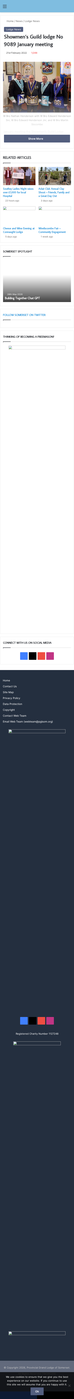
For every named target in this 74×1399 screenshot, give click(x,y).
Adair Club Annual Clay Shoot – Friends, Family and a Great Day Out (54, 192)
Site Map (8, 692)
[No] (69, 1385)
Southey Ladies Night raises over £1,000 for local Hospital (18, 192)
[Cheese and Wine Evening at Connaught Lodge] (19, 215)
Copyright (9, 709)
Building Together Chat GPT (22, 298)
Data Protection (12, 703)
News (19, 21)
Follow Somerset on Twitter (24, 315)
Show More (36, 138)
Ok (37, 1391)
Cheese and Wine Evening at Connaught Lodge (19, 230)
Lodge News (32, 21)
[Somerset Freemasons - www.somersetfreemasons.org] (37, 6)
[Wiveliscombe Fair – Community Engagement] (55, 215)
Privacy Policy (11, 698)
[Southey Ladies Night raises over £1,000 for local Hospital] (19, 176)
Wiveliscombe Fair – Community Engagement (52, 230)
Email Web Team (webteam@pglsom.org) (28, 721)
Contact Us (10, 686)
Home (10, 21)
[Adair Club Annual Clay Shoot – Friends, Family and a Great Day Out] (55, 176)
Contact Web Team (14, 715)
